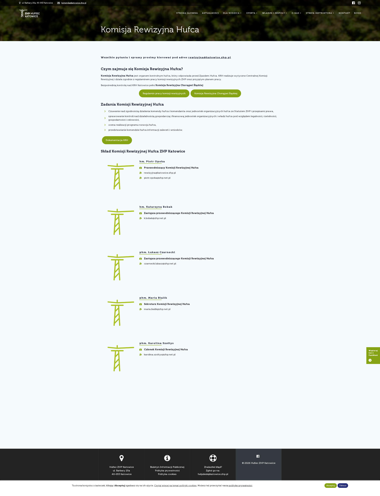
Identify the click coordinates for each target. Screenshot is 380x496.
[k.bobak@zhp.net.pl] (152, 218)
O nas (295, 13)
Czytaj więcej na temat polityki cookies (175, 485)
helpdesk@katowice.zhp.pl (213, 474)
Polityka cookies (167, 474)
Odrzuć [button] (342, 485)
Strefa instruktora (319, 13)
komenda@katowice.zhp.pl (73, 3)
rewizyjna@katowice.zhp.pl (209, 57)
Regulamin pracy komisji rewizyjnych (164, 93)
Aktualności (210, 13)
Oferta (250, 13)
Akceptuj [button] (330, 485)
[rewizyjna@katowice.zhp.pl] (157, 173)
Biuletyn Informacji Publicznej (167, 467)
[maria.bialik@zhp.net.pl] (154, 309)
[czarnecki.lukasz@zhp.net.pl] (157, 263)
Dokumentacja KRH (117, 140)
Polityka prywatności (167, 470)
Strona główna (187, 13)
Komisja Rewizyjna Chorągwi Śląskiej (215, 93)
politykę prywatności (240, 485)
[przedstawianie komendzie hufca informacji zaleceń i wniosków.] (143, 130)
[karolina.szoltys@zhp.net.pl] (157, 354)
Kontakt (344, 13)
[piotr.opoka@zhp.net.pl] (154, 178)
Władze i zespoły (273, 13)
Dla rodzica (231, 13)
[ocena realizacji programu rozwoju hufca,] (130, 125)
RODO (357, 13)
